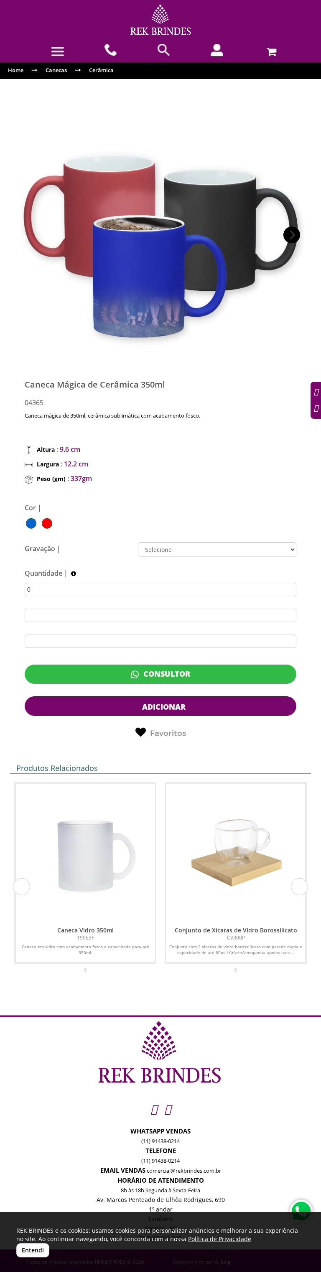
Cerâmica (101, 70)
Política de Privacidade (219, 1239)
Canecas (56, 70)
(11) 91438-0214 (160, 1141)
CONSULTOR (165, 674)
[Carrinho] (270, 50)
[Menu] (57, 51)
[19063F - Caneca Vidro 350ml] (85, 853)
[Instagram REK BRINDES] (154, 1109)
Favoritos (168, 733)
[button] (292, 235)
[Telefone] (111, 50)
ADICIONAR (163, 707)
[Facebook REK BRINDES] (167, 1109)
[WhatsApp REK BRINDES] (301, 1211)
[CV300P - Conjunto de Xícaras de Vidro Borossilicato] (235, 853)
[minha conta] (217, 50)
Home (15, 70)
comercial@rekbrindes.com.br (184, 1170)
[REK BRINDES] (160, 20)
